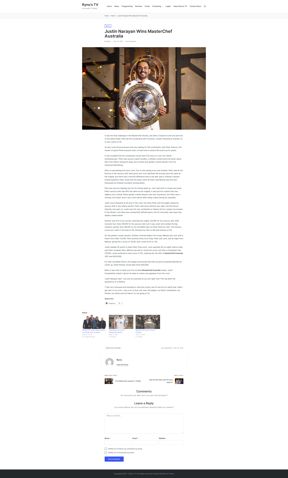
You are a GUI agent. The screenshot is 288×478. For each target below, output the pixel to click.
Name (108, 438)
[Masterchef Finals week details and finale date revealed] (94, 322)
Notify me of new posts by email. (121, 452)
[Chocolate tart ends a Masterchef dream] (121, 322)
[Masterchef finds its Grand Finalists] (148, 322)
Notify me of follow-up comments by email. (125, 449)
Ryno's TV (90, 5)
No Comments (131, 41)
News (108, 26)
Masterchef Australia (113, 348)
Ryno (119, 359)
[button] (122, 364)
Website (162, 438)
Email (135, 438)
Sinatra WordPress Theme (163, 474)
